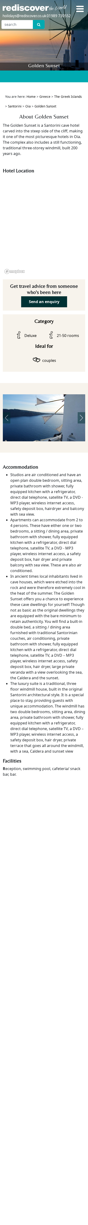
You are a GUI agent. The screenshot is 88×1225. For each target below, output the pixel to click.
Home (31, 96)
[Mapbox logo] (14, 271)
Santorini (15, 106)
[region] (44, 226)
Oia (28, 106)
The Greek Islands (68, 96)
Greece (44, 96)
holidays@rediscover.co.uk (24, 15)
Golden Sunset (45, 106)
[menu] (80, 8)
